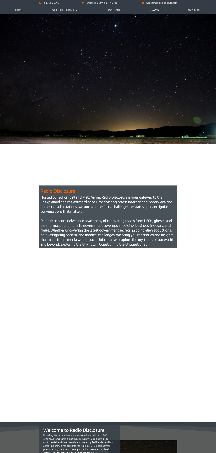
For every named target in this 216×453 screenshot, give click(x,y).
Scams (154, 10)
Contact (194, 10)
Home (19, 10)
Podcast (114, 10)
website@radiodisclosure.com (161, 2)
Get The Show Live (65, 10)
